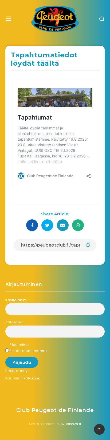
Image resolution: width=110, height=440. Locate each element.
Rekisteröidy (16, 370)
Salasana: (14, 322)
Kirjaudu (22, 362)
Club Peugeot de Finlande (55, 410)
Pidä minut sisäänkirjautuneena (28, 347)
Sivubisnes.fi (70, 424)
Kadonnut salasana (23, 378)
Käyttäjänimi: (17, 300)
